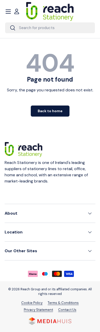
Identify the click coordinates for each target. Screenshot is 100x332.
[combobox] (50, 27)
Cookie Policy (32, 303)
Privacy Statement (38, 310)
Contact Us (67, 310)
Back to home (50, 111)
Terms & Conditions (63, 303)
